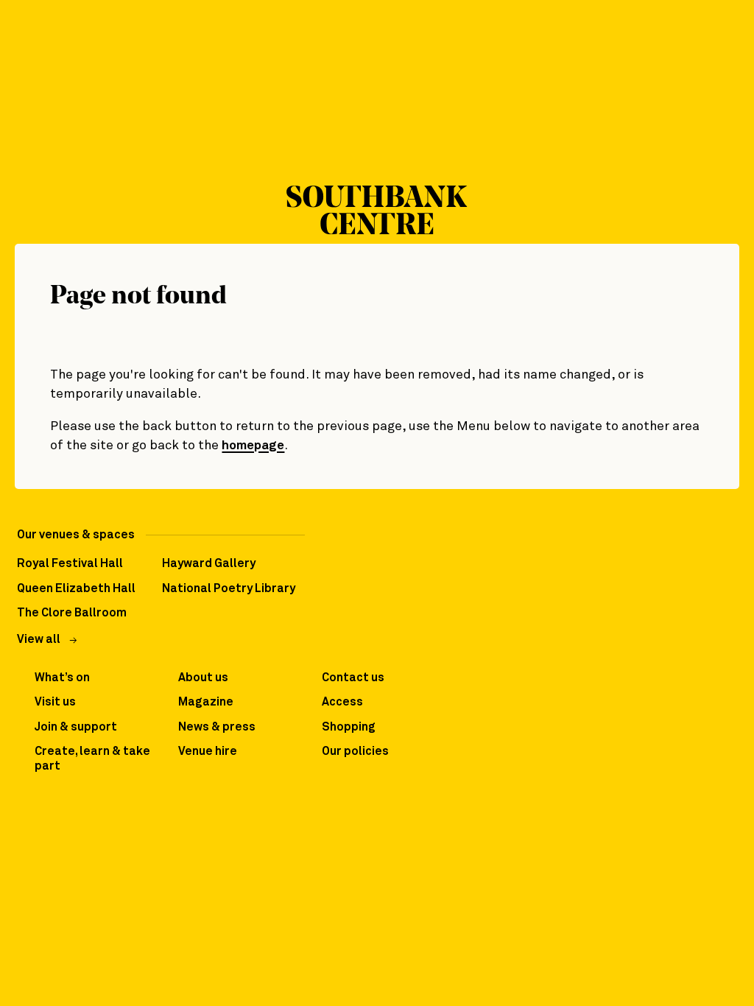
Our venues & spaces (76, 535)
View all (38, 639)
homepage (253, 445)
